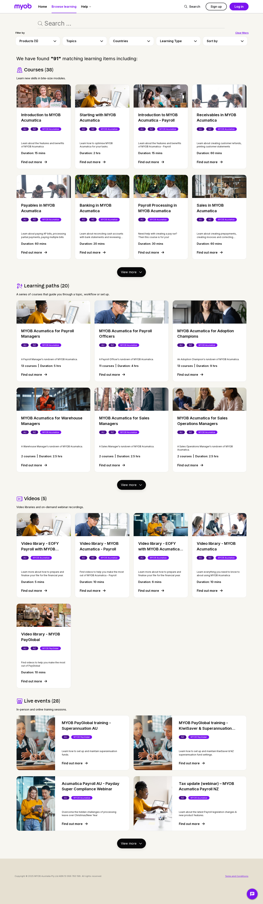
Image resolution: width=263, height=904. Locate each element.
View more (129, 272)
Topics (71, 41)
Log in (239, 6)
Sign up (216, 6)
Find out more (32, 162)
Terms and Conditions (236, 876)
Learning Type (171, 41)
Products (28, 41)
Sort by (212, 41)
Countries (120, 41)
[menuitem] (42, 6)
